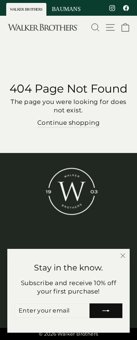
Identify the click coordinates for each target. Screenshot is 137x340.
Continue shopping (68, 122)
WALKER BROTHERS (26, 9)
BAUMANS (66, 9)
